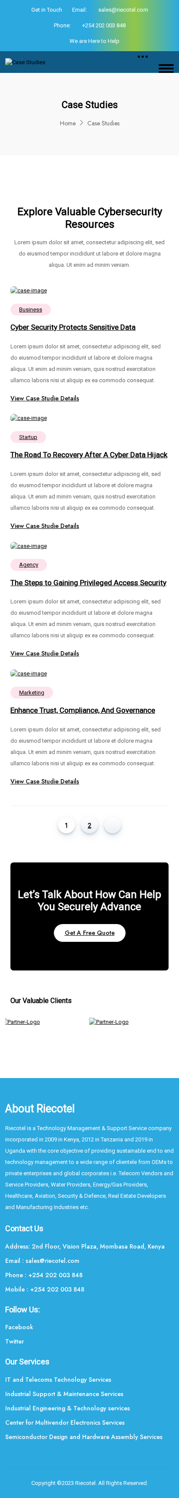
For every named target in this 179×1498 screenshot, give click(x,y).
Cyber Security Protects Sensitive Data (73, 327)
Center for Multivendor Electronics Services (65, 1422)
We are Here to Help (94, 41)
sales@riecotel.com (123, 10)
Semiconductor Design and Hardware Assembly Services (83, 1436)
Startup (28, 437)
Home (68, 123)
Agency (28, 564)
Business (30, 309)
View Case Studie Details (44, 398)
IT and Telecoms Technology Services (58, 1379)
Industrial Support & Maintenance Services (64, 1394)
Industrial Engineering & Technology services (67, 1408)
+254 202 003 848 (104, 25)
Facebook (19, 1327)
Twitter (14, 1341)
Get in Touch (46, 10)
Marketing (31, 692)
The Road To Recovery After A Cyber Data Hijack (88, 454)
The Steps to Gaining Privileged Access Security (88, 582)
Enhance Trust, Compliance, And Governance (82, 710)
